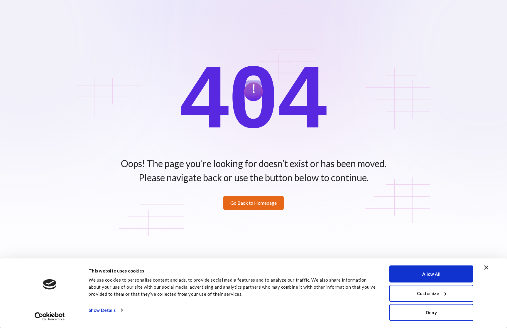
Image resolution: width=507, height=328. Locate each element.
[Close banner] (486, 267)
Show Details (102, 310)
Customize (428, 293)
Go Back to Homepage (253, 203)
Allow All (431, 274)
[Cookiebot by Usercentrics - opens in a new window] (49, 316)
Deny (431, 312)
